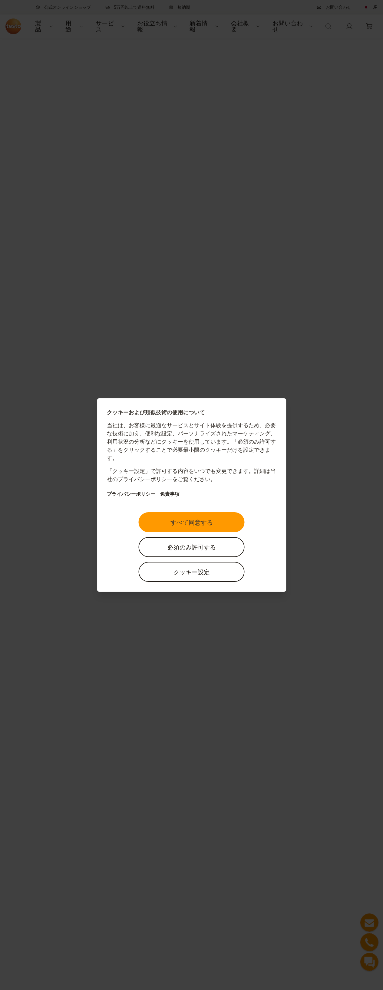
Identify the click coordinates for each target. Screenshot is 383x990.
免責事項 (170, 494)
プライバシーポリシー (131, 494)
